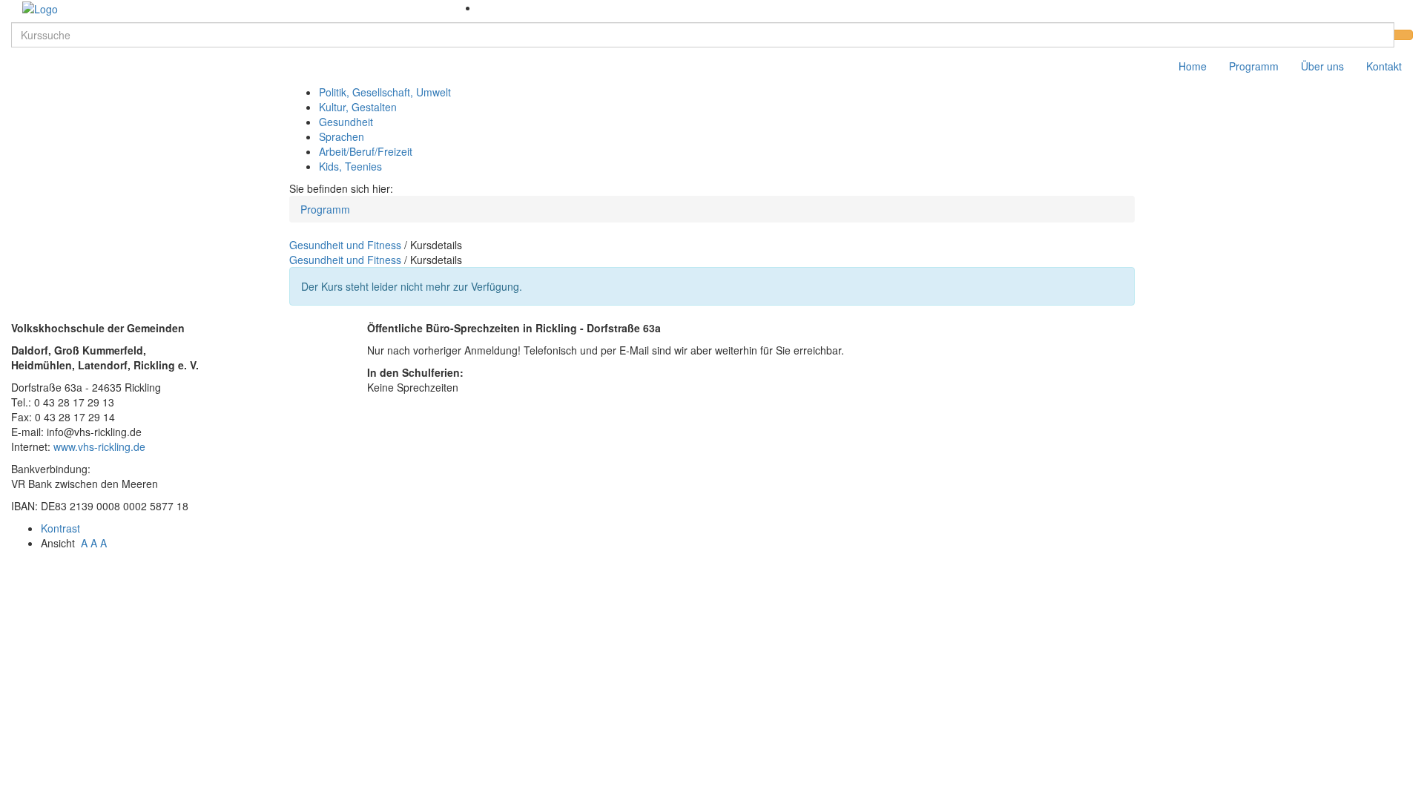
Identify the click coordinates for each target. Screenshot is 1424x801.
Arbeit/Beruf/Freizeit (365, 151)
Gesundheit (346, 121)
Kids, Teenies (350, 166)
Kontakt (1384, 66)
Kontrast (63, 528)
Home (1193, 66)
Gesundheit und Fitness (345, 244)
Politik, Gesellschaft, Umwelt (385, 92)
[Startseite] (40, 7)
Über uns (1322, 66)
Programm (1254, 66)
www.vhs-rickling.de (99, 446)
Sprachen (341, 136)
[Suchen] (1403, 35)
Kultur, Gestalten (358, 106)
